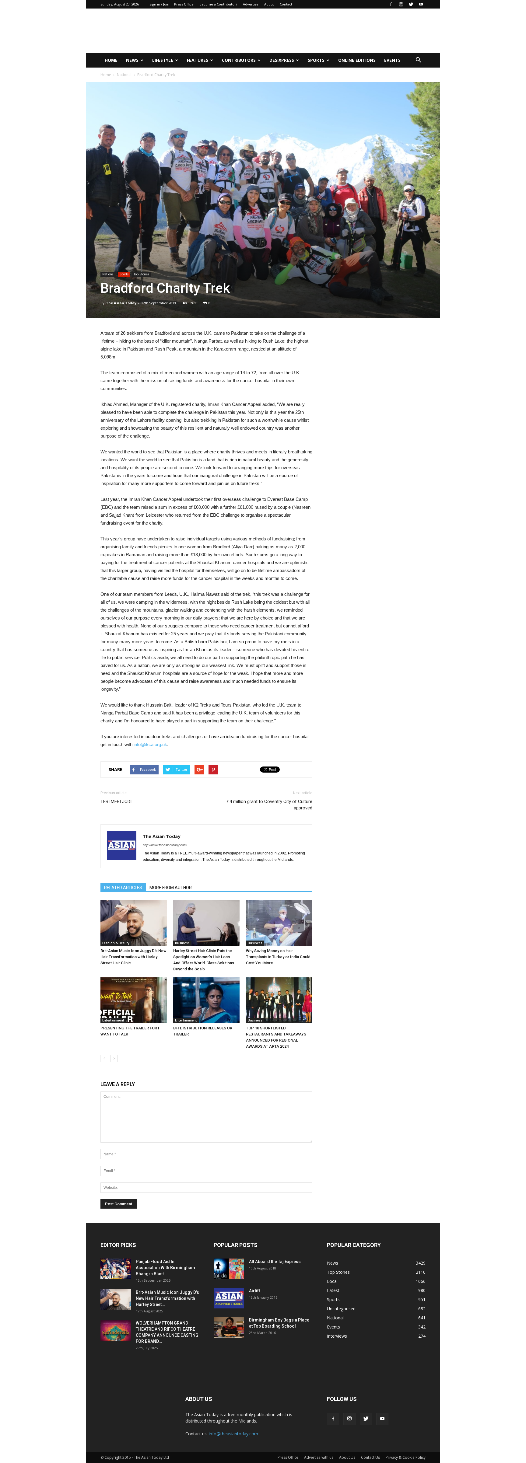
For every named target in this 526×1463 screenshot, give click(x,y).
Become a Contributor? (218, 4)
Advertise (250, 4)
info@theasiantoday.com (233, 1434)
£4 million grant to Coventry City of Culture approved (269, 805)
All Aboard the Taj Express (275, 1261)
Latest (333, 1290)
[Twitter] (411, 4)
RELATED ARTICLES (123, 887)
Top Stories (141, 274)
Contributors (239, 60)
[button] (418, 60)
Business (182, 943)
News (132, 60)
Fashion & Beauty (115, 943)
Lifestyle (162, 60)
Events (392, 60)
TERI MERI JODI (116, 801)
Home (111, 60)
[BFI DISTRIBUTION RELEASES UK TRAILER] (206, 1000)
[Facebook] (390, 4)
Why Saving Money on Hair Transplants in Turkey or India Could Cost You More (278, 956)
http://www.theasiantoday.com (165, 845)
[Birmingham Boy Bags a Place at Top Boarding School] (229, 1327)
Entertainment (113, 1020)
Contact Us (370, 1457)
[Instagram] (400, 4)
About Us (347, 1457)
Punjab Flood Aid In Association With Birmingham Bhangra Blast (165, 1267)
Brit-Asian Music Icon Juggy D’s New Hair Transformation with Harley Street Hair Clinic (133, 956)
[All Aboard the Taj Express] (229, 1269)
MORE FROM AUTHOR (170, 887)
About (269, 4)
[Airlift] (229, 1298)
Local (332, 1281)
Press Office (184, 4)
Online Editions (357, 60)
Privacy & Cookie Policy (406, 1457)
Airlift (254, 1290)
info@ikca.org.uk (150, 744)
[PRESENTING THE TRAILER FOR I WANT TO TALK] (133, 1000)
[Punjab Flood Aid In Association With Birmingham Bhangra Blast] (115, 1269)
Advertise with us (318, 1457)
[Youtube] (421, 4)
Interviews (337, 1336)
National (124, 74)
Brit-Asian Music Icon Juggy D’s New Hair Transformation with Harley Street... (167, 1298)
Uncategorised (341, 1308)
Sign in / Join (159, 4)
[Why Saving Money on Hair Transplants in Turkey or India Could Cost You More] (279, 923)
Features (197, 60)
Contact (286, 4)
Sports (316, 60)
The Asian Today (121, 303)
